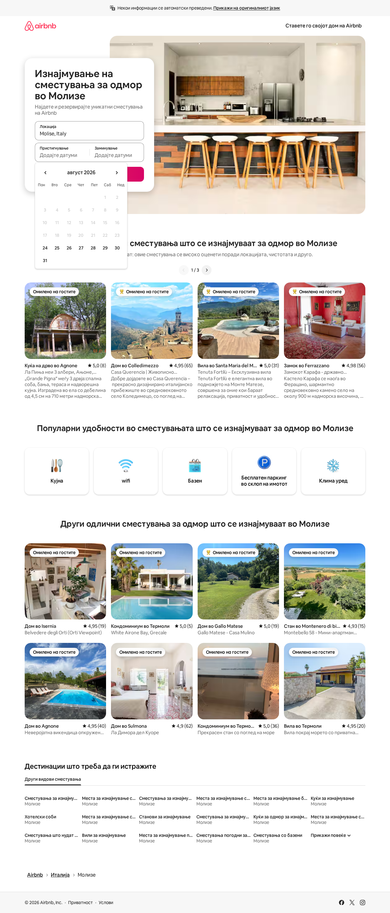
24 (45, 248)
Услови (106, 902)
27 (81, 248)
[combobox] (89, 133)
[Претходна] (184, 270)
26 (69, 248)
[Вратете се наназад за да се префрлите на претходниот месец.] (45, 173)
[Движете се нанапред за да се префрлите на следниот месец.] (116, 173)
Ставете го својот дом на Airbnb (323, 26)
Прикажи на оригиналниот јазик (246, 8)
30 (117, 248)
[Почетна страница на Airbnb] (40, 25)
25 (57, 248)
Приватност (80, 902)
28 (93, 248)
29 (105, 248)
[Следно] (206, 270)
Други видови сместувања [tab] (53, 779)
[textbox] (62, 155)
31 (45, 260)
